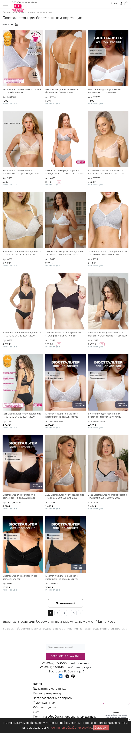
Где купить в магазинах (49, 688)
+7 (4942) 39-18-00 (54, 663)
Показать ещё (65, 603)
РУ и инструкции (45, 707)
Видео (37, 683)
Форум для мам (44, 702)
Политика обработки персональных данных (64, 716)
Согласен (101, 727)
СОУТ (37, 712)
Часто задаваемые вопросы (52, 698)
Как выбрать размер (47, 693)
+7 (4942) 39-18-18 (52, 667)
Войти (114, 3)
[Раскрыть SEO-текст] (65, 631)
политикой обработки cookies (70, 727)
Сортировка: (110, 24)
